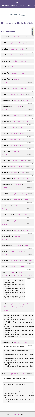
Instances (14, 5)
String (21, 43)
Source (22, 5)
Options (13, 43)
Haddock (17, 414)
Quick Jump (6, 5)
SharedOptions (19, 37)
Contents (29, 5)
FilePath (22, 94)
